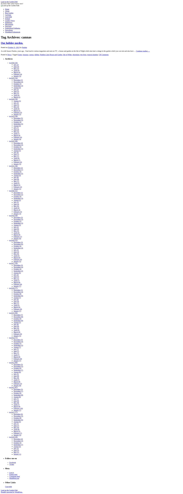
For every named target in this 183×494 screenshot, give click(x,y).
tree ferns (83, 55)
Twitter (11, 464)
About (7, 11)
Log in (11, 473)
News (9, 55)
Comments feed (14, 476)
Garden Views (10, 21)
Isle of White (67, 55)
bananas (25, 55)
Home (7, 9)
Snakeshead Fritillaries (12, 28)
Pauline (24, 47)
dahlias (37, 55)
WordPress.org (14, 478)
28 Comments (104, 55)
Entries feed (13, 474)
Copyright (8, 17)
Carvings (8, 15)
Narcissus (8, 26)
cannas (31, 55)
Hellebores (8, 22)
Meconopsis (9, 24)
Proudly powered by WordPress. (12, 492)
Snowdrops (9, 30)
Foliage (7, 19)
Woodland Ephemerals (12, 32)
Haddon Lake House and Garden (51, 55)
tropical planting (92, 55)
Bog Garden (9, 13)
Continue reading (143, 51)
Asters (20, 55)
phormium (76, 55)
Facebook (12, 462)
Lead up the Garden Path (9, 2)
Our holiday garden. (12, 43)
